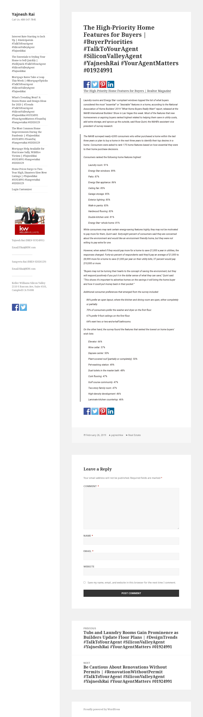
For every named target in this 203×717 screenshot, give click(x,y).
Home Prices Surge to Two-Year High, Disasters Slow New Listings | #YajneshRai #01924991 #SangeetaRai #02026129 (29, 176)
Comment (91, 486)
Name (88, 535)
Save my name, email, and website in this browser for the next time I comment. (132, 582)
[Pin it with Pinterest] (102, 84)
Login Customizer (22, 189)
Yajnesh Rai (23, 14)
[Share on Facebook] (87, 84)
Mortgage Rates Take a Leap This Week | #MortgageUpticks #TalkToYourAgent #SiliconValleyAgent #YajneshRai (30, 84)
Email (88, 551)
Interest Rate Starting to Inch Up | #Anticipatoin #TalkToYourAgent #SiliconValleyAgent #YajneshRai (28, 43)
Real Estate (134, 435)
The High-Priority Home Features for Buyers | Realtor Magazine (127, 91)
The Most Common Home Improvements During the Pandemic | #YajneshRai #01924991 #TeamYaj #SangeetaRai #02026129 (27, 135)
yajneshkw (117, 435)
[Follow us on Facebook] (15, 307)
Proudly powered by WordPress (102, 709)
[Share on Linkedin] (110, 84)
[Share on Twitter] (95, 84)
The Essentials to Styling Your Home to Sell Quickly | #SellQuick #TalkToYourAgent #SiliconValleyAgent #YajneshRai (29, 64)
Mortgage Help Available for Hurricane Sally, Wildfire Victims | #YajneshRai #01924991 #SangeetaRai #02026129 (28, 156)
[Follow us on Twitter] (23, 307)
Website (89, 566)
